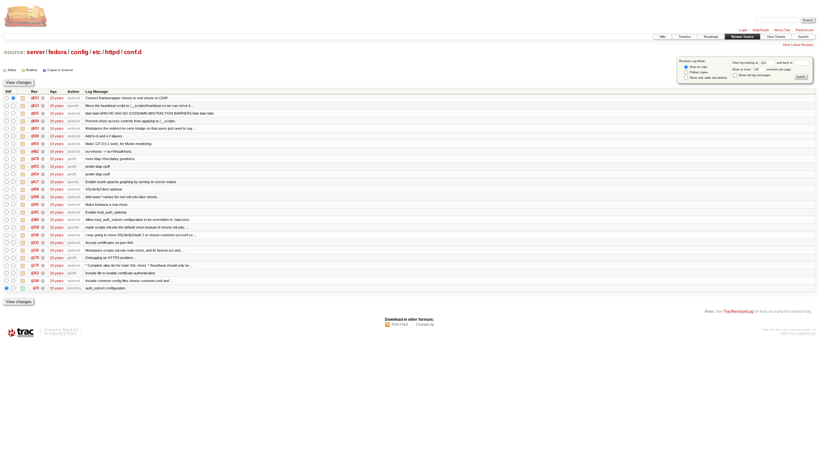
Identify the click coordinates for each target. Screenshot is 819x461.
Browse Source (742, 36)
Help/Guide (760, 30)
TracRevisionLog (738, 311)
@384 (35, 219)
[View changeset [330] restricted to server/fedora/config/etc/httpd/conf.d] (42, 250)
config (80, 52)
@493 (35, 144)
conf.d (133, 52)
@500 (35, 136)
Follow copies (698, 72)
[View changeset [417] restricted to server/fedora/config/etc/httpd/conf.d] (42, 182)
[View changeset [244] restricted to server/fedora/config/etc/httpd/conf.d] (42, 281)
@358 (35, 227)
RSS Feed (400, 324)
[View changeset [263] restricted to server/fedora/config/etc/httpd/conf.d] (42, 273)
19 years (57, 98)
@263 (35, 273)
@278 (35, 257)
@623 (35, 105)
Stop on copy (698, 67)
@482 (35, 151)
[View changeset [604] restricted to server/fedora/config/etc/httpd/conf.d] (42, 121)
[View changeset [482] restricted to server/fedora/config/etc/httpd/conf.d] (42, 151)
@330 (35, 250)
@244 (35, 281)
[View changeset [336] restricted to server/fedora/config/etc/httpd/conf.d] (42, 235)
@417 (35, 182)
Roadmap (711, 36)
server (35, 52)
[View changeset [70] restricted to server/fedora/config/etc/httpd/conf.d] (42, 288)
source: (15, 52)
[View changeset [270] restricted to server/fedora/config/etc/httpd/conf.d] (42, 265)
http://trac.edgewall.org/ (798, 333)
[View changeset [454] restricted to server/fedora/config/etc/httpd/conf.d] (42, 174)
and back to (785, 62)
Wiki (662, 36)
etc (96, 52)
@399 (35, 197)
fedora (57, 52)
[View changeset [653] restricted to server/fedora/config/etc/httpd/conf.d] (42, 98)
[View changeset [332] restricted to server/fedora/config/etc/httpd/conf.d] (42, 242)
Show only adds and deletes (708, 77)
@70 (36, 288)
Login (743, 30)
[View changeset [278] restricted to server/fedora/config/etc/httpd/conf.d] (42, 257)
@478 (35, 159)
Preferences (805, 30)
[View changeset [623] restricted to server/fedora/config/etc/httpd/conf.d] (42, 105)
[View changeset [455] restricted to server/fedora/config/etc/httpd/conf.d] (42, 166)
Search (803, 36)
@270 (35, 265)
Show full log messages (754, 75)
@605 (35, 113)
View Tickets (776, 36)
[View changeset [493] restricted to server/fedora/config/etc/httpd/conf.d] (42, 144)
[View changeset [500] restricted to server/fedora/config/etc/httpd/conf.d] (42, 136)
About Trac (782, 30)
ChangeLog (425, 324)
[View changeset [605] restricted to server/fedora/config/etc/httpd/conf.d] (42, 113)
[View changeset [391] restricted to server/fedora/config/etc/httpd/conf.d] (42, 212)
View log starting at (745, 62)
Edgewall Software (62, 333)
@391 (35, 212)
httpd (112, 52)
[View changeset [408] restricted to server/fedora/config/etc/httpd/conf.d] (42, 189)
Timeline (685, 36)
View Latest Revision (798, 44)
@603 (35, 128)
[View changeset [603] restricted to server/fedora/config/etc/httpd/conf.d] (42, 128)
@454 (35, 174)
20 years (57, 288)
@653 (35, 98)
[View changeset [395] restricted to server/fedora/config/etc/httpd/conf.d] (42, 204)
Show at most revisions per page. (762, 69)
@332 (35, 242)
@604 (35, 121)
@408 (35, 189)
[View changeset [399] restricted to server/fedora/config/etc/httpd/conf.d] (42, 197)
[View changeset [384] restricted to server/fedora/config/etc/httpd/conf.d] (42, 219)
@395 (35, 204)
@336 (35, 235)
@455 (35, 166)
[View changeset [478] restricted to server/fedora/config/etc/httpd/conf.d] (42, 159)
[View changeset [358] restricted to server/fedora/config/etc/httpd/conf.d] (42, 227)
